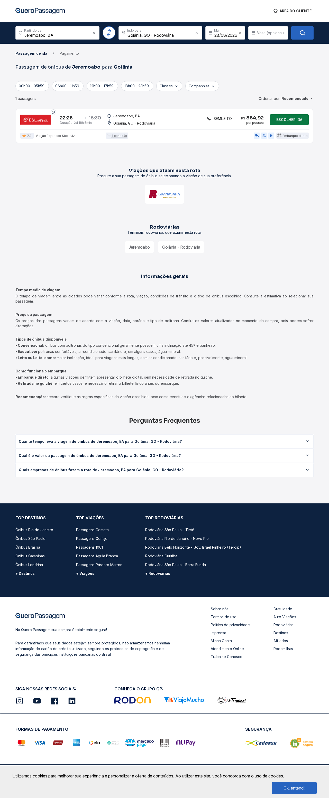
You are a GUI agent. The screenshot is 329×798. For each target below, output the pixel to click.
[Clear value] (240, 32)
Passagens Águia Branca (97, 556)
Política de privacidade (230, 625)
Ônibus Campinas (30, 556)
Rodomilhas (283, 648)
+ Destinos (25, 573)
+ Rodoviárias (157, 573)
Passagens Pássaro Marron (99, 564)
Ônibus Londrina (29, 564)
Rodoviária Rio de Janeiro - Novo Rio (177, 538)
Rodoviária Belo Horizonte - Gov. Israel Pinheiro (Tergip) (193, 547)
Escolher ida (289, 119)
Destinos (280, 633)
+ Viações (85, 573)
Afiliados (280, 641)
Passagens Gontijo (91, 538)
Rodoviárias (283, 625)
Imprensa (218, 633)
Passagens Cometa (92, 530)
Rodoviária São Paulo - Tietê (169, 530)
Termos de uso (223, 617)
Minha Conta (221, 641)
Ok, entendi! (294, 788)
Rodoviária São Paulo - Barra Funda (175, 564)
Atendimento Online (227, 648)
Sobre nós (220, 609)
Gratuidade (282, 609)
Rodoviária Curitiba (161, 556)
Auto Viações (284, 617)
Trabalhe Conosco (226, 656)
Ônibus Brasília (27, 547)
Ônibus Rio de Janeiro (34, 530)
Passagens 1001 (89, 547)
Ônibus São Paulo (30, 538)
